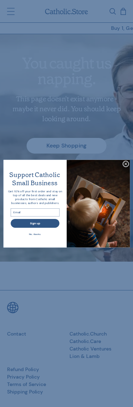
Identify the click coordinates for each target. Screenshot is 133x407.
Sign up (35, 223)
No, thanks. (35, 233)
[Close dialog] (125, 164)
